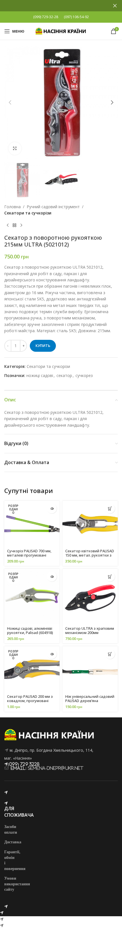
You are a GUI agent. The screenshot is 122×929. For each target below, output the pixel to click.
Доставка (12, 842)
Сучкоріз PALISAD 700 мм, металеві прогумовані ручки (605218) (29, 555)
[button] (10, 102)
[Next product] (21, 225)
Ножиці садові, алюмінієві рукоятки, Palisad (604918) (30, 630)
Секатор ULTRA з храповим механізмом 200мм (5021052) (89, 632)
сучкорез (84, 375)
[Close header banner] (115, 5)
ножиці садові (39, 375)
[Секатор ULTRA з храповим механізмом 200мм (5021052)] (90, 596)
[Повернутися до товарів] (14, 225)
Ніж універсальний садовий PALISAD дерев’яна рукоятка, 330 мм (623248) (89, 700)
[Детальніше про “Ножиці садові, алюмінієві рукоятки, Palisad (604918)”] (52, 577)
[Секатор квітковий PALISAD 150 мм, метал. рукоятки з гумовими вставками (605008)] (90, 524)
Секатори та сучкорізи (27, 213)
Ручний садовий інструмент (53, 206)
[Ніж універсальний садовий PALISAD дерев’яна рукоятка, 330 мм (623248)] (90, 669)
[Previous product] (7, 225)
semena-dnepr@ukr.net (55, 768)
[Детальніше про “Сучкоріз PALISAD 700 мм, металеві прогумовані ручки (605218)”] (52, 508)
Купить (42, 345)
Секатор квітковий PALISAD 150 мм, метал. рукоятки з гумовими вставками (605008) (89, 557)
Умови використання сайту (17, 883)
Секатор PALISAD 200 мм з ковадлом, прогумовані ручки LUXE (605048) (30, 700)
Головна (12, 206)
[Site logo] (61, 30)
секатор (64, 375)
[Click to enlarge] (15, 148)
